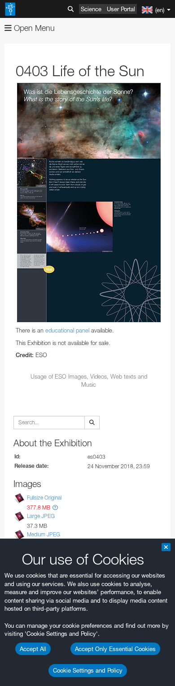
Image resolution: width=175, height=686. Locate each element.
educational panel (67, 330)
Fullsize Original (44, 497)
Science (91, 9)
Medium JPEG (43, 534)
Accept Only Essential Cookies (115, 648)
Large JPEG (41, 516)
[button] (55, 507)
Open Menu (33, 28)
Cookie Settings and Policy (87, 670)
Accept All (33, 648)
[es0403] (89, 202)
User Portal (121, 9)
